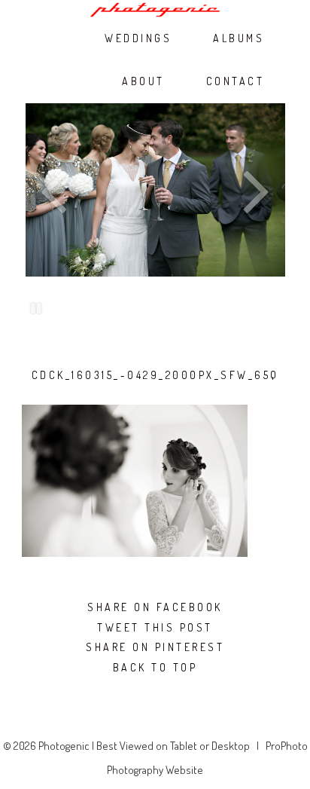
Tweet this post (155, 628)
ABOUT (143, 81)
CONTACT (235, 81)
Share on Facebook (155, 607)
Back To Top (155, 668)
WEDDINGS (138, 38)
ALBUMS (238, 38)
